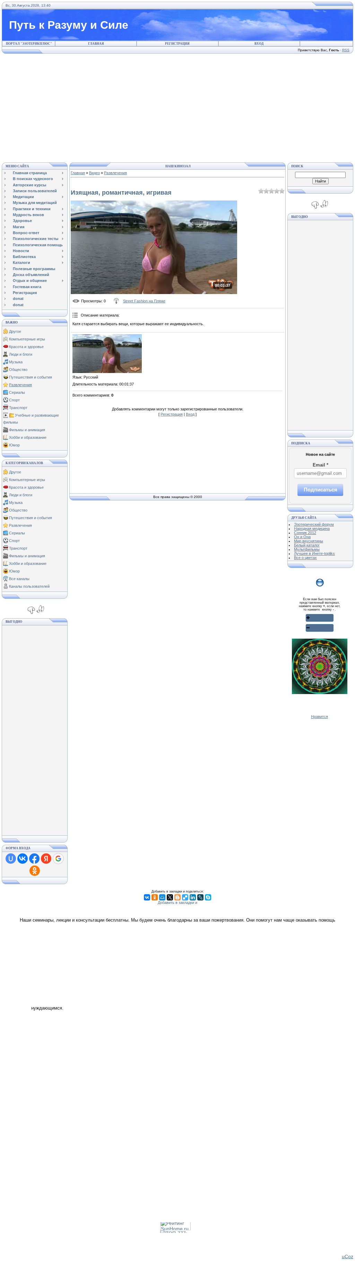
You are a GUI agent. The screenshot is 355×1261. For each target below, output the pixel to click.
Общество (18, 369)
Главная (96, 43)
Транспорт (18, 408)
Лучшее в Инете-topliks (314, 553)
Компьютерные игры (27, 339)
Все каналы (19, 579)
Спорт (14, 400)
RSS (345, 50)
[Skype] (208, 897)
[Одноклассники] (154, 897)
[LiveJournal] (200, 897)
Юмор (14, 445)
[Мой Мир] (162, 897)
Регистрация (177, 43)
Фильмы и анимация (27, 430)
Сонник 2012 (305, 533)
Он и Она (302, 537)
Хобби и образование (27, 437)
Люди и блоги (20, 354)
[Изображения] (107, 353)
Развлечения (20, 385)
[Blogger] (177, 897)
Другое (15, 331)
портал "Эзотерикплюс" (29, 43)
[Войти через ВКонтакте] (22, 858)
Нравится (319, 716)
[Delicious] (185, 897)
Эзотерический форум (314, 524)
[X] (170, 897)
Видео (94, 173)
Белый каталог (307, 545)
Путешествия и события (30, 377)
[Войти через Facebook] (34, 858)
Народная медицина (312, 528)
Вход (258, 43)
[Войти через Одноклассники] (34, 870)
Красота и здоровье (26, 347)
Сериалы (17, 392)
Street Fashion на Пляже (144, 301)
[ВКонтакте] (147, 897)
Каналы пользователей (29, 586)
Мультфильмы (307, 549)
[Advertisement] (177, 107)
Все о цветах (305, 558)
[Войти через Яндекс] (46, 858)
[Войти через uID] (11, 858)
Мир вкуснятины (308, 541)
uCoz (347, 1256)
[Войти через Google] (58, 858)
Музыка (16, 362)
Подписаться (320, 489)
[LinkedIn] (193, 897)
